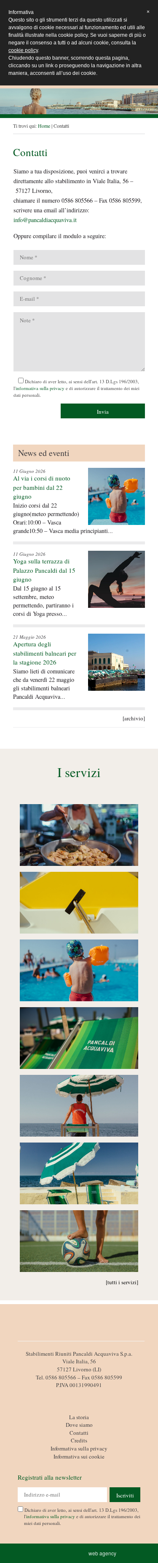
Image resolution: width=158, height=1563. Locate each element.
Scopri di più (79, 836)
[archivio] (134, 718)
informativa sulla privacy (40, 388)
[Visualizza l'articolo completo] (116, 496)
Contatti (79, 1433)
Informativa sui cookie (79, 1456)
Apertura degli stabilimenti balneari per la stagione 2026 (44, 653)
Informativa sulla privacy (79, 1448)
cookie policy (23, 50)
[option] (79, 101)
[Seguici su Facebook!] (79, 1395)
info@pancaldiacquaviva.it (45, 220)
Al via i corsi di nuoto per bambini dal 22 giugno (41, 487)
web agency (103, 1553)
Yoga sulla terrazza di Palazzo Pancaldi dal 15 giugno (44, 570)
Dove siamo (79, 1424)
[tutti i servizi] (122, 1282)
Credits (79, 1440)
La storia (79, 1417)
